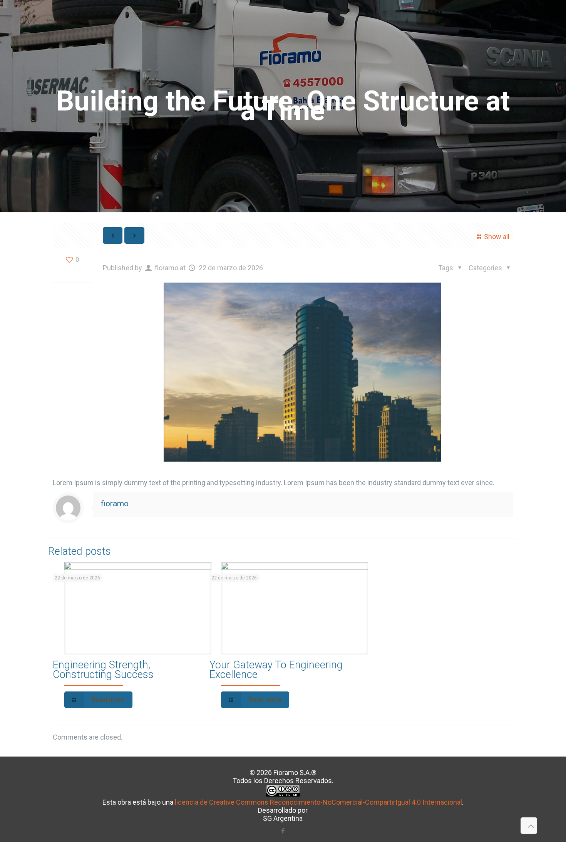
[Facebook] (283, 830)
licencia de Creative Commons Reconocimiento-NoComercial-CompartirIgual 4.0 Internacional (318, 802)
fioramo (166, 268)
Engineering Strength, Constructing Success (103, 670)
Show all (496, 237)
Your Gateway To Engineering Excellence (276, 670)
